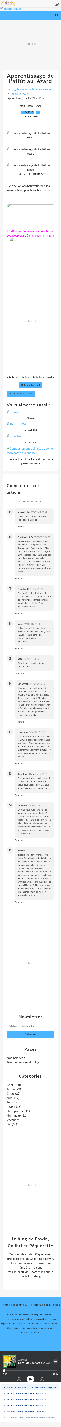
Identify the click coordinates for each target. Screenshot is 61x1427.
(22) (13, 1093)
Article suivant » (43, 377)
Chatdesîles (37, 1272)
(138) (14, 1085)
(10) (12, 1124)
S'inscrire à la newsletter (20, 394)
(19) (13, 1098)
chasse (29, 106)
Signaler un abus (8, 1324)
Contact (52, 1319)
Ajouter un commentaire (30, 501)
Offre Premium (13, 1328)
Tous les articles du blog (23, 1062)
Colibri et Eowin (19, 93)
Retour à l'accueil (30, 385)
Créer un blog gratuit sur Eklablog (17, 1319)
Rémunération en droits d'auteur (43, 1324)
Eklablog (54, 1304)
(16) (12, 1102)
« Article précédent (20, 377)
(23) (14, 1089)
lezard (38, 106)
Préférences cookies (30, 1332)
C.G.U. (22, 1324)
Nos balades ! (16, 1058)
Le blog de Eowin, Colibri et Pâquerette (30, 89)
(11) (18, 1111)
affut (22, 106)
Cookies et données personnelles (37, 1328)
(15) (14, 1106)
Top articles (40, 1319)
